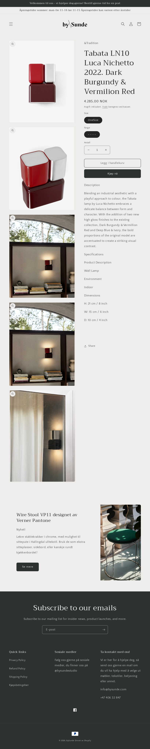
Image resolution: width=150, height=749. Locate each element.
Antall (87, 142)
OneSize (93, 120)
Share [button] (91, 346)
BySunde (70, 741)
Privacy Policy (17, 660)
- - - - (92, 134)
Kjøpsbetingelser (19, 685)
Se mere (27, 566)
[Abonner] (104, 629)
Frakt (105, 107)
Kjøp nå (113, 173)
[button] (11, 24)
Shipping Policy (18, 676)
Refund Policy (17, 668)
